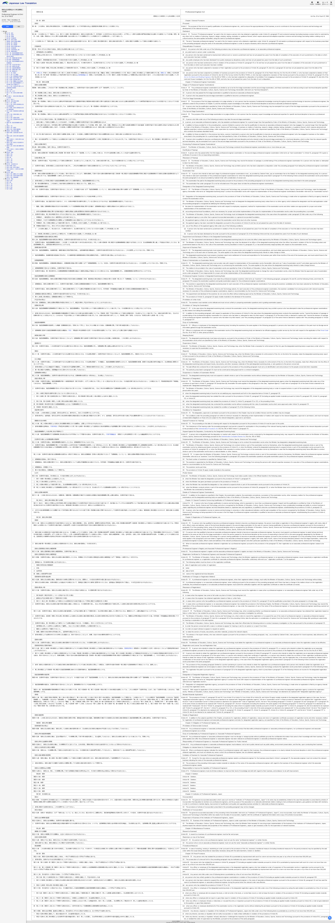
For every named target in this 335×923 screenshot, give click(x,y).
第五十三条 (9, 162)
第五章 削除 (9, 152)
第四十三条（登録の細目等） (14, 129)
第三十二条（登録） (12, 102)
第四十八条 (9, 154)
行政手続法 (53, 426)
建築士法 (163, 73)
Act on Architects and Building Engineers (197, 77)
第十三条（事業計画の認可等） (15, 58)
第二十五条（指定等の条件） (14, 79)
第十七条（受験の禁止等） (13, 66)
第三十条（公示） (11, 91)
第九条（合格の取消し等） (13, 49)
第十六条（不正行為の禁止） (14, 64)
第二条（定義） (11, 36)
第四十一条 (9, 126)
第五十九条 (9, 180)
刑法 (69, 330)
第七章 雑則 (9, 172)
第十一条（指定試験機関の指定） (15, 53)
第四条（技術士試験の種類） (14, 41)
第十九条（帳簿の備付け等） (14, 69)
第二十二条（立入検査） (13, 74)
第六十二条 (9, 185)
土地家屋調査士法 (82, 75)
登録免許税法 (128, 648)
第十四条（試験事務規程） (13, 59)
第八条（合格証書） (12, 48)
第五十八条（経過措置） (13, 177)
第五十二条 (9, 160)
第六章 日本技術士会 (12, 164)
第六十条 (9, 182)
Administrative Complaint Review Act (233, 436)
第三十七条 (9, 116)
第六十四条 (9, 189)
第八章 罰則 (9, 179)
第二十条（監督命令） (12, 71)
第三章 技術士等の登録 (12, 101)
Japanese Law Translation (20, 3)
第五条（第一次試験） (12, 43)
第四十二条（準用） (12, 127)
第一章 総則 (9, 33)
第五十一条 (9, 159)
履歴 (19, 26)
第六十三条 (9, 187)
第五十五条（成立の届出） (13, 167)
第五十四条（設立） (12, 165)
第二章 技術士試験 (11, 39)
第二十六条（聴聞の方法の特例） (15, 81)
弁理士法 (39, 73)
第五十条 (9, 157)
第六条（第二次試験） (12, 44)
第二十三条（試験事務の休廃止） (15, 76)
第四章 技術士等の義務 (12, 131)
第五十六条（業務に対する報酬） (15, 174)
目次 (7, 26)
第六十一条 (9, 184)
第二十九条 (9, 89)
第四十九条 (9, 155)
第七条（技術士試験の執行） (14, 46)
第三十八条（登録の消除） (13, 117)
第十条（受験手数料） (12, 51)
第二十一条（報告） (12, 73)
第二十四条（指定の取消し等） (15, 78)
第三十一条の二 (11, 99)
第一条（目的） (11, 34)
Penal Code (324, 330)
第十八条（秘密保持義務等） (14, 68)
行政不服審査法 (111, 434)
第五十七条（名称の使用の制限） (15, 175)
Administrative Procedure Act (208, 428)
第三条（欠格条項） (12, 38)
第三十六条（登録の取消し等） (15, 114)
